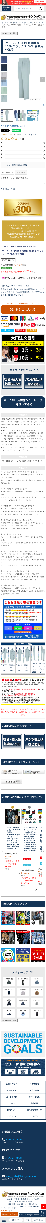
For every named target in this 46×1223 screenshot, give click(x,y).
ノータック (39, 23)
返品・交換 (34, 1090)
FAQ (27, 1220)
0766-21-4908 (13, 1157)
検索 (40, 8)
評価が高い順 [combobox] (6, 172)
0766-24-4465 (14, 1139)
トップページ (6, 23)
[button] (2, 850)
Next (42, 79)
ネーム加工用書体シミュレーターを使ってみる (23, 402)
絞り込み (22, 172)
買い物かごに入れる (23, 309)
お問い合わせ (38, 1220)
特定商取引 (11, 1110)
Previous (3, 79)
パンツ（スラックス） (26, 23)
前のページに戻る (9, 33)
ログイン (34, 1116)
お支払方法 (34, 1084)
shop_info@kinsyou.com (21, 1176)
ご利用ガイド (16, 1220)
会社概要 (34, 1103)
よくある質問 (11, 1097)
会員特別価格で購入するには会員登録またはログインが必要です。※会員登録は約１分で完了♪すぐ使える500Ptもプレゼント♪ (23, 292)
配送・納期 (11, 1090)
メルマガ (11, 1103)
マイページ (11, 1116)
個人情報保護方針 (34, 1110)
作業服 (15, 23)
